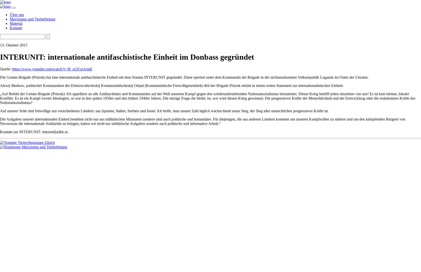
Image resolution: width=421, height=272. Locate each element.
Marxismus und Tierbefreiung (32, 19)
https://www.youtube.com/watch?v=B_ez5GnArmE (52, 69)
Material (16, 23)
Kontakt (16, 28)
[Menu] (14, 8)
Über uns (17, 15)
